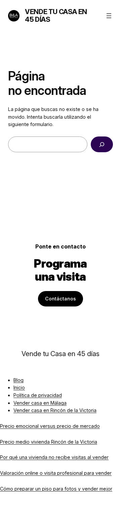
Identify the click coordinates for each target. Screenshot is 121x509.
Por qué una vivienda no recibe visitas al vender (54, 457)
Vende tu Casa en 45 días (56, 15)
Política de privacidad (37, 395)
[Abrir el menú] (109, 16)
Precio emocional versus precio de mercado (50, 426)
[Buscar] (102, 144)
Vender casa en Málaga (40, 403)
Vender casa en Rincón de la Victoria (54, 410)
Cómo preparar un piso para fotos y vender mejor (56, 489)
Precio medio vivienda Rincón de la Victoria (48, 442)
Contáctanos (60, 298)
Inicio (19, 387)
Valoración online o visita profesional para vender (56, 473)
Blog (18, 380)
